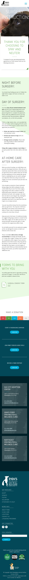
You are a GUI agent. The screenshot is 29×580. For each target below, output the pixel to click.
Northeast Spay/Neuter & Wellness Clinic (11, 442)
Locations (5, 514)
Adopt (4, 493)
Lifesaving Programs (9, 518)
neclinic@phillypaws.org (10, 458)
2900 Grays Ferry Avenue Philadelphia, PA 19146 (11, 422)
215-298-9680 (8, 428)
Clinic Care (5, 512)
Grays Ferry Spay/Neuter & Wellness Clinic (11, 415)
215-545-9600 (8, 456)
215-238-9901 (8, 401)
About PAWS (6, 510)
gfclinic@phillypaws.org (10, 430)
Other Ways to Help (8, 502)
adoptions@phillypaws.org (11, 403)
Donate (4, 495)
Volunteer (5, 499)
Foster (4, 497)
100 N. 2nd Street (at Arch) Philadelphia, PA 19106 (11, 394)
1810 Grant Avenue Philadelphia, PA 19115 (10, 449)
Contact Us (5, 516)
